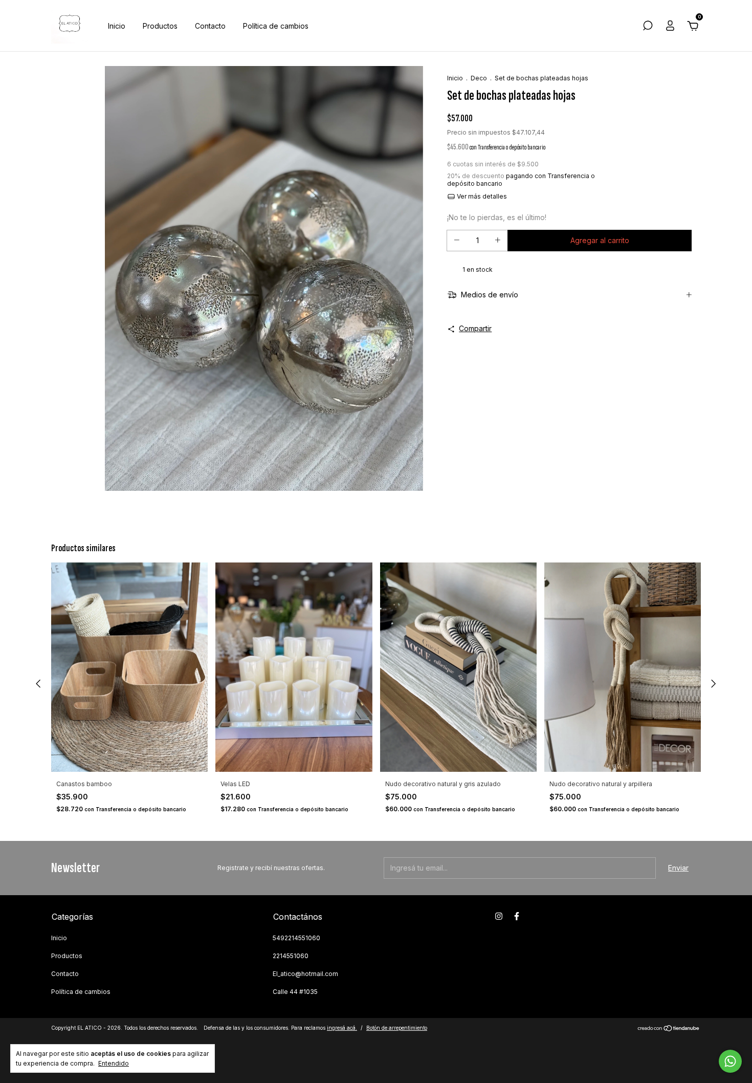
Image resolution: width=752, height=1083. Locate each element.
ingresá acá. (342, 1028)
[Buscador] (647, 26)
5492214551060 (296, 938)
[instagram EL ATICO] (499, 916)
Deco (479, 78)
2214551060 (290, 956)
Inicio (116, 25)
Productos (160, 25)
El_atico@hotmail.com (305, 974)
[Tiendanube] (669, 1029)
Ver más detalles (481, 196)
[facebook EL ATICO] (517, 916)
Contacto (210, 25)
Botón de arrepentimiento (396, 1028)
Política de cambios (275, 25)
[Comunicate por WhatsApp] (730, 1061)
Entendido (113, 1063)
